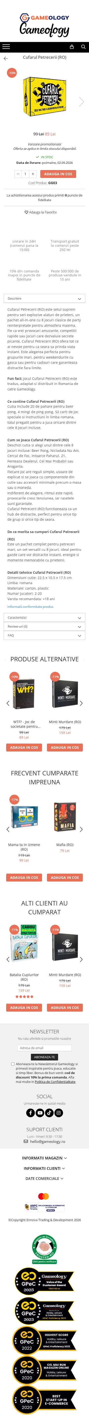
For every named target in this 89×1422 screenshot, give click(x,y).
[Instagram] (58, 1113)
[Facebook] (30, 1113)
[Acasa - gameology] (44, 17)
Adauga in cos (58, 174)
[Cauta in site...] (83, 47)
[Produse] (6, 48)
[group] (44, 96)
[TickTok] (49, 1113)
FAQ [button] (11, 635)
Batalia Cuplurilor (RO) (24, 977)
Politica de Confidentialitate (55, 1081)
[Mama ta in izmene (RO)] (24, 817)
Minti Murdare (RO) (65, 721)
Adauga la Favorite (42, 212)
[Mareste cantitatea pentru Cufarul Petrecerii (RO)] (33, 174)
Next (81, 102)
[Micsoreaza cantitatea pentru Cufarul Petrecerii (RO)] (18, 174)
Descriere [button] (14, 298)
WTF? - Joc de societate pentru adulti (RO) (24, 724)
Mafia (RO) (64, 844)
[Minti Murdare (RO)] (65, 694)
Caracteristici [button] (17, 617)
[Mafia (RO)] (65, 817)
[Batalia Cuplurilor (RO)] (24, 947)
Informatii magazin (43, 1157)
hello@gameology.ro (47, 1141)
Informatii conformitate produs (30, 606)
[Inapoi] (3, 58)
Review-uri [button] (17, 626)
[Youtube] (40, 1113)
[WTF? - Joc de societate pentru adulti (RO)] (24, 694)
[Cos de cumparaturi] (72, 47)
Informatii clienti (43, 1168)
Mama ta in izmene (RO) (24, 847)
